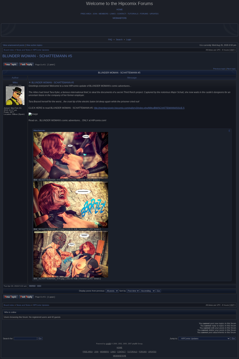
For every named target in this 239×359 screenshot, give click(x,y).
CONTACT (121, 14)
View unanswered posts (13, 45)
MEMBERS (103, 14)
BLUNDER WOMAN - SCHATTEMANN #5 (37, 56)
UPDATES (154, 14)
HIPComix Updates (41, 50)
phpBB (108, 344)
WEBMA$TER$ (119, 18)
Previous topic (219, 69)
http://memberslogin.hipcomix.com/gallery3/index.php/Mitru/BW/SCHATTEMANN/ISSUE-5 (139, 108)
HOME (120, 9)
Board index (9, 50)
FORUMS (144, 14)
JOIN (95, 14)
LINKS (113, 14)
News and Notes (23, 50)
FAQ (110, 39)
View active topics (34, 45)
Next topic (231, 69)
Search (119, 39)
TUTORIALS (133, 14)
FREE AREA (86, 14)
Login (128, 39)
